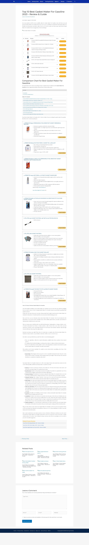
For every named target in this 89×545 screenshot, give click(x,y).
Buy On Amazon (63, 41)
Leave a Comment (26, 16)
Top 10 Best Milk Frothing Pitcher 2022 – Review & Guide (59, 455)
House (41, 1)
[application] (43, 1)
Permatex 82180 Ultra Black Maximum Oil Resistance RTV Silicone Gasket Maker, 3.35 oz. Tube (38, 105)
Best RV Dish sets (42, 187)
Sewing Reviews (49, 1)
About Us (38, 530)
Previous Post (25, 438)
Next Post (65, 438)
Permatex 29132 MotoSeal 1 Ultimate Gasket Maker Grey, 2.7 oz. (33, 103)
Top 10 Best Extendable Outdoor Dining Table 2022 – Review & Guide (29, 466)
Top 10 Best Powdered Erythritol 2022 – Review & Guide (44, 474)
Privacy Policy (20, 530)
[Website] (60, 512)
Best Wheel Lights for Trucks (38, 190)
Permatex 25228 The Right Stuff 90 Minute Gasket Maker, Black (33, 114)
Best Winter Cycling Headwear (28, 94)
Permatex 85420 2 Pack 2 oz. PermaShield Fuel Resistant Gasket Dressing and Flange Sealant (38, 102)
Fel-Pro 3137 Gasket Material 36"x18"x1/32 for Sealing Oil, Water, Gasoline (35, 107)
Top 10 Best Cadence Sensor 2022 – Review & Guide (43, 464)
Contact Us (32, 530)
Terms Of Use (44, 530)
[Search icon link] (74, 1)
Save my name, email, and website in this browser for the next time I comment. (43, 517)
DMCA (49, 530)
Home (29, 1)
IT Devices (69, 1)
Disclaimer (26, 530)
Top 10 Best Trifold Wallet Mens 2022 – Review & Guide (59, 464)
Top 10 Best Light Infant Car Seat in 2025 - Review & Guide (34, 427)
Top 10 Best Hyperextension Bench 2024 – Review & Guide (43, 456)
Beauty (62, 1)
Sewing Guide (35, 1)
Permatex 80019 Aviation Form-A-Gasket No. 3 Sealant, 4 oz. (32, 100)
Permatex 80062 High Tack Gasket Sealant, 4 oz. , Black (32, 110)
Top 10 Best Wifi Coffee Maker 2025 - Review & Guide (33, 425)
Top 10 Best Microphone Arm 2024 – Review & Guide (28, 455)
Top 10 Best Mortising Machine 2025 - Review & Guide (33, 423)
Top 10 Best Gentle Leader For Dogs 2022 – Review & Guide (28, 475)
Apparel (56, 1)
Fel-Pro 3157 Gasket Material (27, 112)
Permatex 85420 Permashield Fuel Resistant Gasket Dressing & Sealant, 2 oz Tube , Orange (37, 98)
